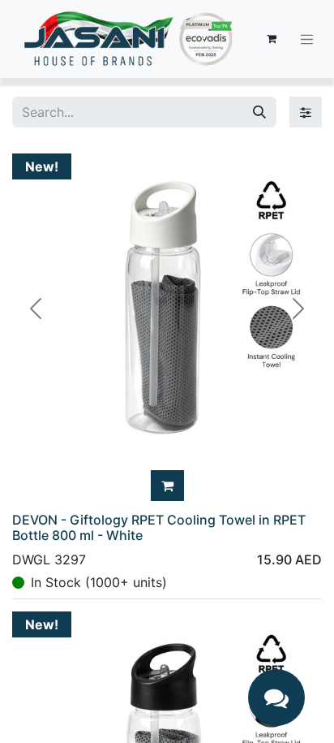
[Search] (259, 112)
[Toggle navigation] (307, 39)
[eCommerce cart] (271, 39)
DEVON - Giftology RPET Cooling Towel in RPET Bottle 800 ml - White (159, 527)
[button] (167, 485)
